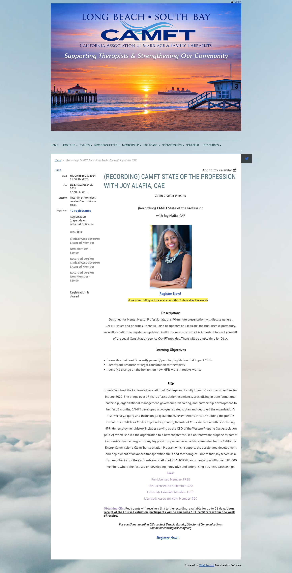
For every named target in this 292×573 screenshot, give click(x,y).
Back (58, 170)
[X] (247, 158)
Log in (238, 1)
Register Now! (170, 293)
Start (64, 175)
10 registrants (80, 211)
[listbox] (219, 170)
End (65, 184)
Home (58, 160)
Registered (62, 210)
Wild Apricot (206, 565)
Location (63, 197)
